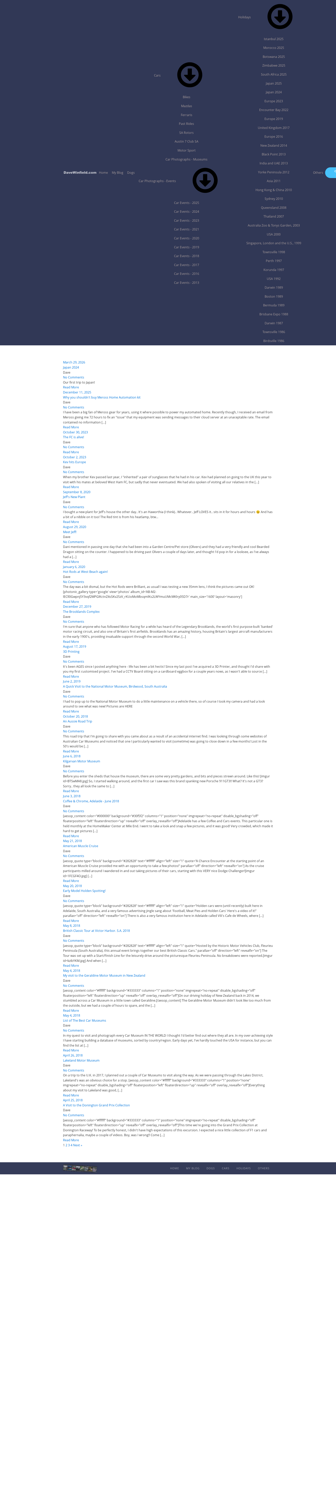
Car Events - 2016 (186, 274)
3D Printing (71, 651)
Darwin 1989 (274, 287)
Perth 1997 (274, 261)
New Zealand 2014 (273, 145)
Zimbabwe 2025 (273, 65)
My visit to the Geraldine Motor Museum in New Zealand (104, 975)
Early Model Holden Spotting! (84, 891)
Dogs (131, 172)
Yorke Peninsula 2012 (273, 172)
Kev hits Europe (74, 462)
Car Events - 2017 (186, 265)
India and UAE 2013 (274, 163)
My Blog (117, 172)
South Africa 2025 (274, 74)
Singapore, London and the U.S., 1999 (273, 243)
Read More (71, 387)
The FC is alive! (73, 437)
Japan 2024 (274, 92)
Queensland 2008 (273, 207)
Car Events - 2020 (186, 238)
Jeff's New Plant (74, 497)
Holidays (244, 17)
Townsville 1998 (273, 252)
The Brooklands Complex (81, 611)
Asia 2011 (274, 181)
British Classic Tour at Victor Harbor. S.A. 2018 (96, 931)
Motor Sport (187, 150)
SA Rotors (186, 133)
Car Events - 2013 (186, 282)
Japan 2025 (274, 83)
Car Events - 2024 (186, 211)
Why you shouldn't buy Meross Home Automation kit (102, 397)
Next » (77, 1145)
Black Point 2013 (274, 154)
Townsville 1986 (273, 332)
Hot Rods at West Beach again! (85, 572)
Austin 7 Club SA (186, 141)
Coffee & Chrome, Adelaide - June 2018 (91, 801)
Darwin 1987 (274, 323)
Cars (157, 75)
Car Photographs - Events (157, 181)
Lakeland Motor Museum (81, 1060)
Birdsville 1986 (273, 341)
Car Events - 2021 (186, 229)
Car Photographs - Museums (186, 159)
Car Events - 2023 (186, 220)
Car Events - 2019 (186, 247)
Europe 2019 (273, 119)
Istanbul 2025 (274, 39)
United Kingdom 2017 (274, 128)
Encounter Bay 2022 (273, 110)
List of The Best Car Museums (84, 1020)
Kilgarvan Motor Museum (81, 761)
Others (318, 172)
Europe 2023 (273, 101)
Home (103, 172)
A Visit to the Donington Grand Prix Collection (96, 1105)
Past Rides (186, 124)
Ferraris (186, 115)
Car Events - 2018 (186, 256)
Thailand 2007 (273, 216)
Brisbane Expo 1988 (273, 314)
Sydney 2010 (274, 199)
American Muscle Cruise (80, 846)
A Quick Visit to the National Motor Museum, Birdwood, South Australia (115, 686)
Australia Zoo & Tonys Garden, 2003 (274, 225)
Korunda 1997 (273, 270)
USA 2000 (274, 234)
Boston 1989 (274, 296)
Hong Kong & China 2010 (274, 190)
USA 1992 (274, 279)
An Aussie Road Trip (77, 721)
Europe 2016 (273, 136)
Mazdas (186, 106)
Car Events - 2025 (186, 203)
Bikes (186, 97)
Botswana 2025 (274, 57)
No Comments (73, 377)
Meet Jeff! (69, 532)
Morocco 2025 (273, 48)
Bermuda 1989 (273, 305)
